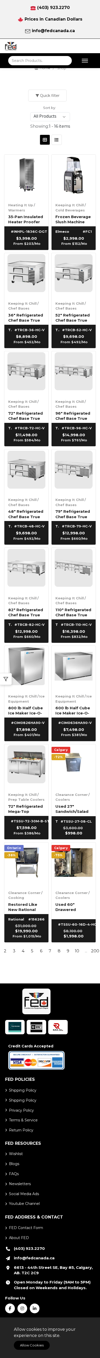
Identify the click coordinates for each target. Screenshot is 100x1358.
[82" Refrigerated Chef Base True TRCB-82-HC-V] (26, 570)
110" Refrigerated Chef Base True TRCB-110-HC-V (73, 612)
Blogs (14, 1163)
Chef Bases (18, 308)
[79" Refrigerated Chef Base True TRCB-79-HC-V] (74, 471)
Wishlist (16, 1153)
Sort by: (49, 108)
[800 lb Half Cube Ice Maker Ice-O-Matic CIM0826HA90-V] (26, 668)
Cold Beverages (70, 210)
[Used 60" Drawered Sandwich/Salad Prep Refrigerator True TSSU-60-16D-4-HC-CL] (74, 864)
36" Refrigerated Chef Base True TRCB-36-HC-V (25, 317)
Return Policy (21, 1130)
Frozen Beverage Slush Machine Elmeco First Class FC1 (73, 219)
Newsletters (20, 1184)
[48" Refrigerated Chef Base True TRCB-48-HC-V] (26, 471)
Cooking (16, 898)
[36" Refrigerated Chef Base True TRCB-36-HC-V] (26, 275)
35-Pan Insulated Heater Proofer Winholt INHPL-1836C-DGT (25, 219)
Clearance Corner (71, 795)
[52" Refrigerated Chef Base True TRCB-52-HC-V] (74, 275)
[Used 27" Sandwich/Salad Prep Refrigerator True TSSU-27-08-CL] (74, 766)
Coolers (62, 799)
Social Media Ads (24, 1194)
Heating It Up (20, 205)
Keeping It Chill (69, 205)
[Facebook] (10, 1308)
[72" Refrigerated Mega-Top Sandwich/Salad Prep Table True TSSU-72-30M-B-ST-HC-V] (26, 766)
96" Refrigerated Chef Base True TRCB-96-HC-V (72, 415)
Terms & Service (23, 1120)
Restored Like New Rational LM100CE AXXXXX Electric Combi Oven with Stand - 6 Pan (26, 906)
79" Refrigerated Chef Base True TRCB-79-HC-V (72, 513)
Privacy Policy (21, 1110)
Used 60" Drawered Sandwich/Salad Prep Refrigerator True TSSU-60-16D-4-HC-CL (71, 906)
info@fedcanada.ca (53, 30)
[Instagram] (22, 1308)
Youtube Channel (24, 1203)
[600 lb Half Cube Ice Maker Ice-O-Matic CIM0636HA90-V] (74, 668)
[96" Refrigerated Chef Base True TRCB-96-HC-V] (74, 373)
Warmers (16, 210)
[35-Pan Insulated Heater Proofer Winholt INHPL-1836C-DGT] (26, 177)
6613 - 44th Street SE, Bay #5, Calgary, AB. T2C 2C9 (53, 1270)
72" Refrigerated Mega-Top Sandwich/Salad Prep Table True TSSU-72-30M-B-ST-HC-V (25, 808)
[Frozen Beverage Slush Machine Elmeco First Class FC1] (74, 177)
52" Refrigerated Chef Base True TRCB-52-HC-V (72, 317)
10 (77, 950)
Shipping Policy (22, 1090)
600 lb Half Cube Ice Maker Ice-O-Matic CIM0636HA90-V (72, 710)
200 (95, 950)
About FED (19, 1237)
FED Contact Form (26, 1227)
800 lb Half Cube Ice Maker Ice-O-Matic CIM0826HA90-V (25, 710)
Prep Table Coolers (26, 799)
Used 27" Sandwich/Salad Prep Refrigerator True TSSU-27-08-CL (71, 808)
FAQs (14, 1173)
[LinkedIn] (34, 1308)
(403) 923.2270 (53, 7)
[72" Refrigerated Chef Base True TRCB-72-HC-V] (26, 373)
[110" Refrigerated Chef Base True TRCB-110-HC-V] (74, 570)
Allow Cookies (32, 1345)
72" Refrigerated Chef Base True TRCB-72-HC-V (25, 415)
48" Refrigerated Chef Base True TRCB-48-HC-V (25, 513)
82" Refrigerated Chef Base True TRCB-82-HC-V (25, 612)
